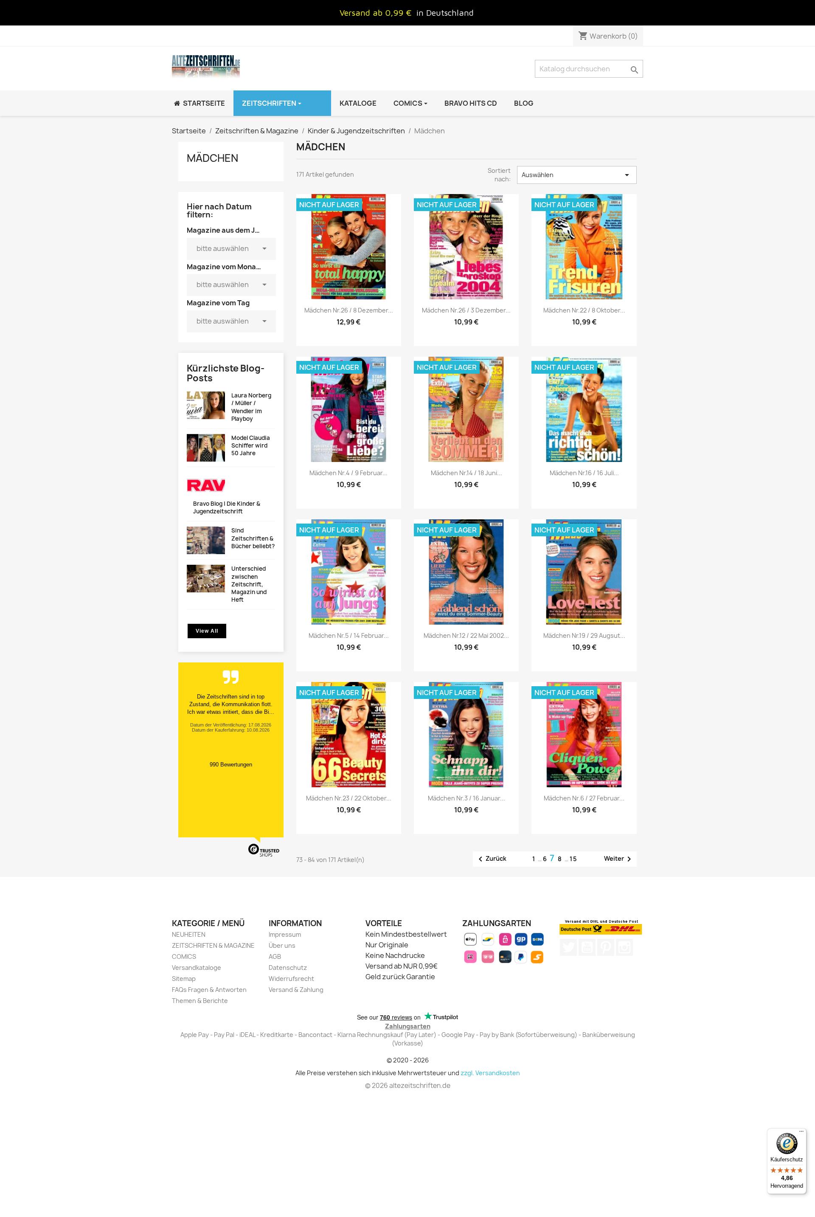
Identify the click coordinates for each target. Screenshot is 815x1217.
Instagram (624, 947)
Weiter (619, 859)
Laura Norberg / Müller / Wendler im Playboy (251, 407)
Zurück (490, 859)
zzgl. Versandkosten (490, 1073)
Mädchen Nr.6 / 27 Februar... (584, 798)
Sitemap (184, 979)
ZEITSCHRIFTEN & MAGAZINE (213, 945)
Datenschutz (288, 967)
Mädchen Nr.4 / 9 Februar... (348, 473)
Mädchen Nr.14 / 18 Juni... (466, 473)
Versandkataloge (196, 967)
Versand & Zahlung (296, 990)
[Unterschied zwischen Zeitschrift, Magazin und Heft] (206, 578)
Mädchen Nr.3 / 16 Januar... (466, 798)
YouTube (587, 947)
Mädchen (212, 158)
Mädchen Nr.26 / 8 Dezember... (348, 310)
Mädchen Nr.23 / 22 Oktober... (348, 798)
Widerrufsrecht (291, 979)
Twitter (568, 947)
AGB (275, 956)
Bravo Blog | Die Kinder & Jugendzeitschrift (226, 507)
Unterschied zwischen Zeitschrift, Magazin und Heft (249, 584)
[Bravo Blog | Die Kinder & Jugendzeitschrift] (206, 486)
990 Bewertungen (231, 764)
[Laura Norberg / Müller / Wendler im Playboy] (206, 405)
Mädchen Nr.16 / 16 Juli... (584, 473)
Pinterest (605, 947)
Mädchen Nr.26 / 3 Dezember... (466, 310)
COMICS (184, 956)
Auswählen (577, 175)
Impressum (285, 934)
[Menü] (801, 1133)
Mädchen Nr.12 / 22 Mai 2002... (466, 635)
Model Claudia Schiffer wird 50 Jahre (250, 445)
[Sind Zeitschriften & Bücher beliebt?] (206, 540)
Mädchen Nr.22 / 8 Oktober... (584, 310)
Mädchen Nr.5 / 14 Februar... (349, 635)
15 (574, 859)
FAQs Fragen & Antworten (209, 990)
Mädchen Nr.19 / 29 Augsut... (584, 635)
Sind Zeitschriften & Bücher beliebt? (253, 538)
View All (207, 631)
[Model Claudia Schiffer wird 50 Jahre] (206, 448)
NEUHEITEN (188, 934)
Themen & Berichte (200, 1001)
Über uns (282, 945)
